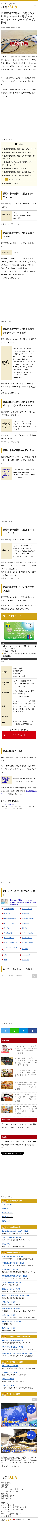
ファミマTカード (12, 179)
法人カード (6, 1221)
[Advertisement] (19, 119)
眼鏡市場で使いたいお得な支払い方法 (17, 175)
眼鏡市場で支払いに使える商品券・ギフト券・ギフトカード (18, 163)
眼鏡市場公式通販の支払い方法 (15, 168)
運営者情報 (5, 1485)
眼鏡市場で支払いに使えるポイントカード (19, 172)
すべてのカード (7, 1204)
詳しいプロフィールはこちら (10, 1466)
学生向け (7, 928)
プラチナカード (27, 938)
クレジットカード (8, 1505)
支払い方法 (5, 1511)
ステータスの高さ (28, 933)
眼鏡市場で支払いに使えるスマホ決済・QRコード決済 (18, 157)
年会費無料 (25, 913)
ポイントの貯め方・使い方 (11, 1514)
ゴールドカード (9, 938)
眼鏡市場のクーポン (11, 183)
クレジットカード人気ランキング (13, 1507)
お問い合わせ (6, 1498)
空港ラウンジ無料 (28, 918)
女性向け (25, 928)
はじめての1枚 (9, 909)
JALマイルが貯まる (28, 942)
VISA (5, 955)
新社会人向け (8, 933)
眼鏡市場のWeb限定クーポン (6, 780)
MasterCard (26, 955)
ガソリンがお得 (9, 923)
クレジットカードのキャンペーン (13, 1509)
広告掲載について (8, 1496)
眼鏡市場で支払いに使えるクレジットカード (20, 149)
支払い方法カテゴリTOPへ (22, 1519)
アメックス (25, 960)
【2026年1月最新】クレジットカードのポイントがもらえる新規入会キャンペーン (22, 902)
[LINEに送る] (14, 1030)
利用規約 (4, 1494)
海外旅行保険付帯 (10, 918)
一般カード (6, 1208)
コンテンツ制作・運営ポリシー (13, 1489)
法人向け (25, 949)
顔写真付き (25, 923)
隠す (20, 144)
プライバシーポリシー (9, 1491)
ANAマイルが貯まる (10, 942)
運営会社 (4, 1487)
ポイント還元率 (27, 909)
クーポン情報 (6, 1516)
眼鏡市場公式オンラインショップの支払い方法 (6, 473)
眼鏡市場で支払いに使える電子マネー (17, 152)
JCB (5, 960)
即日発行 (7, 913)
